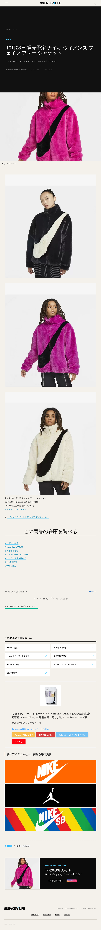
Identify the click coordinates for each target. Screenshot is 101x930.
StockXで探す (13, 647)
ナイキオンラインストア (15, 509)
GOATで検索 (10, 565)
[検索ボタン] (94, 3)
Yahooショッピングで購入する (72, 735)
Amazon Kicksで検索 (14, 546)
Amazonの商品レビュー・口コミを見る (30, 729)
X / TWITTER (47, 915)
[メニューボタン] (7, 3)
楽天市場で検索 (11, 550)
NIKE (10, 846)
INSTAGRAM (35, 915)
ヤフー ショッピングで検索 (17, 554)
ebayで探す (12, 672)
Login (93, 591)
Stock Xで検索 (11, 561)
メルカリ (18, 741)
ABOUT (57, 915)
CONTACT (67, 915)
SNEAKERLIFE (50, 3)
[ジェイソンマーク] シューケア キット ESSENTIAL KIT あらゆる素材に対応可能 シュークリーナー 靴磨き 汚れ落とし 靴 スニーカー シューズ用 (51, 715)
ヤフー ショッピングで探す (65, 664)
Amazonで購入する (23, 735)
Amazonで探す (13, 664)
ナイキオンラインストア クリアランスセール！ (28, 517)
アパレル (26, 846)
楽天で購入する (45, 735)
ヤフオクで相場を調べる (15, 558)
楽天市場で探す (60, 656)
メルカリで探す (60, 647)
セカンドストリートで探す (18, 656)
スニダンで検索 (11, 543)
